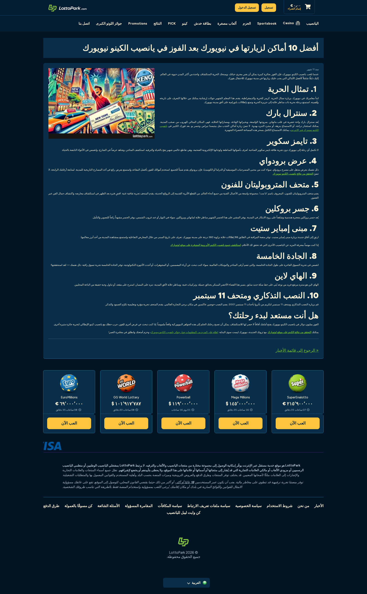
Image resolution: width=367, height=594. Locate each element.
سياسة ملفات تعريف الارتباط (208, 506)
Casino (288, 23)
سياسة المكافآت (170, 506)
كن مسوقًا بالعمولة (78, 506)
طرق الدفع (51, 506)
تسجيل (269, 7)
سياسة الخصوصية (248, 506)
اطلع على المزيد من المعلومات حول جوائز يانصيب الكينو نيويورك (184, 332)
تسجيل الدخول (247, 7)
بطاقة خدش (202, 23)
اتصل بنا (84, 23)
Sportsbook (267, 23)
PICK (172, 23)
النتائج (158, 23)
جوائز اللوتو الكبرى (109, 23)
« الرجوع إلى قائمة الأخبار (297, 350)
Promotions (137, 23)
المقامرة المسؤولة (139, 506)
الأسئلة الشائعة (108, 506)
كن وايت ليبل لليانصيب (183, 512)
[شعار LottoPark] (67, 7)
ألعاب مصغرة (226, 23)
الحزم (247, 23)
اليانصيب (312, 23)
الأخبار (319, 506)
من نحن (303, 506)
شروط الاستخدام (279, 506)
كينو (185, 23)
